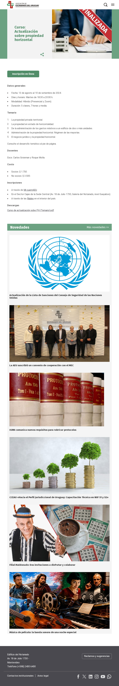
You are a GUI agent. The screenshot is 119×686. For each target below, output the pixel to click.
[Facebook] (78, 676)
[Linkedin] (90, 676)
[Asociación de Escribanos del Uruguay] (23, 4)
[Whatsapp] (109, 676)
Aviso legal (42, 675)
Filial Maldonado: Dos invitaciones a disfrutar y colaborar (42, 564)
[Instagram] (97, 676)
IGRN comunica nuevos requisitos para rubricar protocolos (42, 429)
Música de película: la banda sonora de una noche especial (42, 632)
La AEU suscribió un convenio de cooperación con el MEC (41, 365)
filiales (30, 198)
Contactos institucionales (20, 675)
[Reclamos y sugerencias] (97, 659)
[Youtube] (103, 676)
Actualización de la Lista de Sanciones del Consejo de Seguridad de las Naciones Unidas (55, 296)
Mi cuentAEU (30, 190)
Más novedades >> (98, 227)
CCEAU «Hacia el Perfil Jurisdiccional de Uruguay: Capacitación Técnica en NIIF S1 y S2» (58, 497)
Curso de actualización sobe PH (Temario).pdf (30, 210)
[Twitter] (84, 676)
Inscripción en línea (23, 74)
